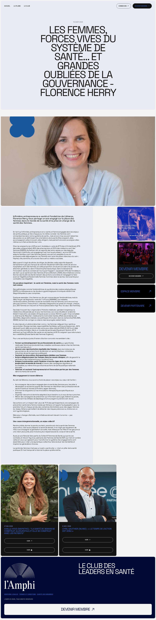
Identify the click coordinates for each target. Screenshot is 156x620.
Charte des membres (45, 594)
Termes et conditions (27, 594)
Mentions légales (11, 594)
